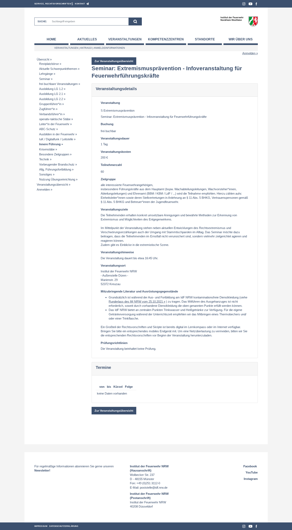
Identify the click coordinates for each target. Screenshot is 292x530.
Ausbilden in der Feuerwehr (56, 134)
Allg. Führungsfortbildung (55, 169)
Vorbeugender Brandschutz (56, 164)
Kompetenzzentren (166, 39)
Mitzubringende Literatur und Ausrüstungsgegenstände (139, 291)
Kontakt (80, 4)
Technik (44, 159)
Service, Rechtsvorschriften (52, 4)
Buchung (107, 124)
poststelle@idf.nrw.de (153, 487)
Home (51, 39)
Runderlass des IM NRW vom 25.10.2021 (136, 301)
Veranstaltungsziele (114, 209)
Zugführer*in (47, 109)
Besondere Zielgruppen (54, 154)
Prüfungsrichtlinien (114, 343)
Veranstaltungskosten (116, 151)
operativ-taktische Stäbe (55, 119)
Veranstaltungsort (113, 265)
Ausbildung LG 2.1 (51, 93)
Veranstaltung (110, 102)
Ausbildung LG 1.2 (51, 89)
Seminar (44, 79)
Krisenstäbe (47, 149)
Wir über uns (241, 39)
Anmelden (248, 53)
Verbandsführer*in (50, 114)
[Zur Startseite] (239, 21)
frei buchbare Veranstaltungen (58, 84)
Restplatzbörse (49, 63)
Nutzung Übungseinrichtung (57, 179)
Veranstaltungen (125, 39)
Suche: (42, 21)
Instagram (243, 3)
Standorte (205, 39)
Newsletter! (42, 470)
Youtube (250, 3)
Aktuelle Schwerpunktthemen (58, 68)
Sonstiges (45, 174)
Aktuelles (87, 39)
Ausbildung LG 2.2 (51, 99)
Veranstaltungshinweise (117, 252)
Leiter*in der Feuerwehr (54, 124)
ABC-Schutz (47, 129)
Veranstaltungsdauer (115, 138)
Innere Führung (50, 144)
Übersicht (43, 59)
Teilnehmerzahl (111, 165)
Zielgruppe (108, 179)
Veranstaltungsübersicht (52, 184)
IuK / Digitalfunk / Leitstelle (56, 139)
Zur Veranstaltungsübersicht (114, 61)
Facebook (256, 3)
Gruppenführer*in (50, 104)
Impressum (40, 526)
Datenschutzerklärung (63, 526)
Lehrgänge (46, 73)
